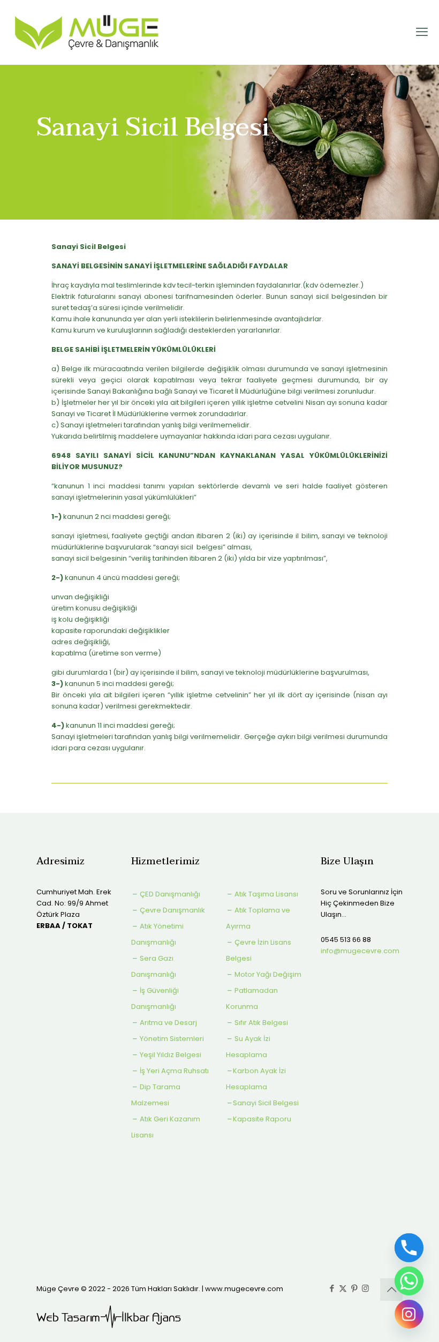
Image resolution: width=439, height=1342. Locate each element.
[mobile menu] (422, 32)
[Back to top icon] (391, 1289)
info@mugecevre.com (360, 951)
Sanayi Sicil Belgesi (266, 1103)
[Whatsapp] (409, 1280)
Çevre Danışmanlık (171, 910)
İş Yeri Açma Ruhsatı (173, 1071)
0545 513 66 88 (346, 939)
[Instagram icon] (365, 1288)
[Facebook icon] (332, 1288)
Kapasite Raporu (262, 1119)
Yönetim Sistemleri (171, 1039)
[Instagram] (409, 1314)
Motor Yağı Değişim (267, 974)
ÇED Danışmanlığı (169, 894)
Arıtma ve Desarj (167, 1022)
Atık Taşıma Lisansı (265, 894)
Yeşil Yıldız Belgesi (169, 1055)
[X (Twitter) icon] (343, 1288)
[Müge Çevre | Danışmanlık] (88, 32)
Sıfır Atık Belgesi (260, 1022)
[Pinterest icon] (354, 1288)
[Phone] (409, 1247)
